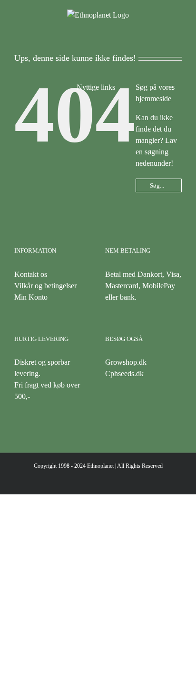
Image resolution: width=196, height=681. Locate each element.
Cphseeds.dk (124, 373)
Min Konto (31, 297)
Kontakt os (30, 274)
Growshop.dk (126, 362)
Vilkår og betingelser (45, 286)
